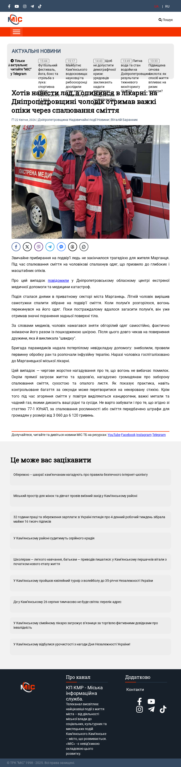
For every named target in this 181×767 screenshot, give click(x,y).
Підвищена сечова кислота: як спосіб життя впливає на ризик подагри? (158, 76)
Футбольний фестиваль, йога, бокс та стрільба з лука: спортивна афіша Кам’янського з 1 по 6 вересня (49, 82)
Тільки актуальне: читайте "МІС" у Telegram (21, 67)
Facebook (128, 435)
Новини (103, 120)
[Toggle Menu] (16, 31)
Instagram (144, 435)
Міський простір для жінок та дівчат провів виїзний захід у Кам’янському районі (75, 496)
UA (156, 6)
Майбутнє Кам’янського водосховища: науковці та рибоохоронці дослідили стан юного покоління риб (77, 78)
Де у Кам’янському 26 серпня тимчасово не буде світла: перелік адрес (67, 602)
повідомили (58, 280)
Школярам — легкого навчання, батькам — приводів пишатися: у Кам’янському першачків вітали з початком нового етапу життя (90, 562)
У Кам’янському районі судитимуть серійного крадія (54, 538)
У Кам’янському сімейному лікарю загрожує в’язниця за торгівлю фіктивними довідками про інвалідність (85, 625)
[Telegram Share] (49, 246)
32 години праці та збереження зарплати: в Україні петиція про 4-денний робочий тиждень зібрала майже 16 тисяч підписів (89, 519)
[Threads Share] (72, 246)
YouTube (114, 435)
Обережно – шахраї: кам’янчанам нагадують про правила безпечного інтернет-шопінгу (80, 474)
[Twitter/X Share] (27, 246)
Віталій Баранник (124, 120)
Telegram (159, 435)
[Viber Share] (38, 246)
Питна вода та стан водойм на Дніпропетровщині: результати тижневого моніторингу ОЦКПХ (132, 76)
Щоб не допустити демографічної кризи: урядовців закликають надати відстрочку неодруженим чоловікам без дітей (104, 82)
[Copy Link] (83, 246)
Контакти (135, 689)
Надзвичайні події (82, 120)
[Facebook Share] (16, 246)
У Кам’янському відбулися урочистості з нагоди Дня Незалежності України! (71, 644)
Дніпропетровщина (53, 120)
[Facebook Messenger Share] (61, 246)
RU (167, 6)
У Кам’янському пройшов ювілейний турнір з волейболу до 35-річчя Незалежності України (83, 580)
